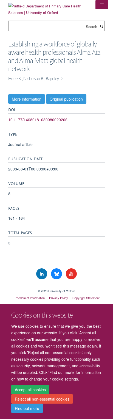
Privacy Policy (58, 298)
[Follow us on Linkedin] (42, 274)
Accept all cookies (30, 389)
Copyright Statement (86, 298)
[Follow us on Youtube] (71, 274)
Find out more (27, 408)
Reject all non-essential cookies (42, 399)
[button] (101, 4)
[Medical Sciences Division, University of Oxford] (56, 286)
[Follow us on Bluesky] (57, 274)
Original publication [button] (66, 99)
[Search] (101, 26)
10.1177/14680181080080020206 (37, 119)
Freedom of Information (29, 298)
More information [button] (26, 99)
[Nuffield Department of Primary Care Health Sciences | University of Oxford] (47, 7)
